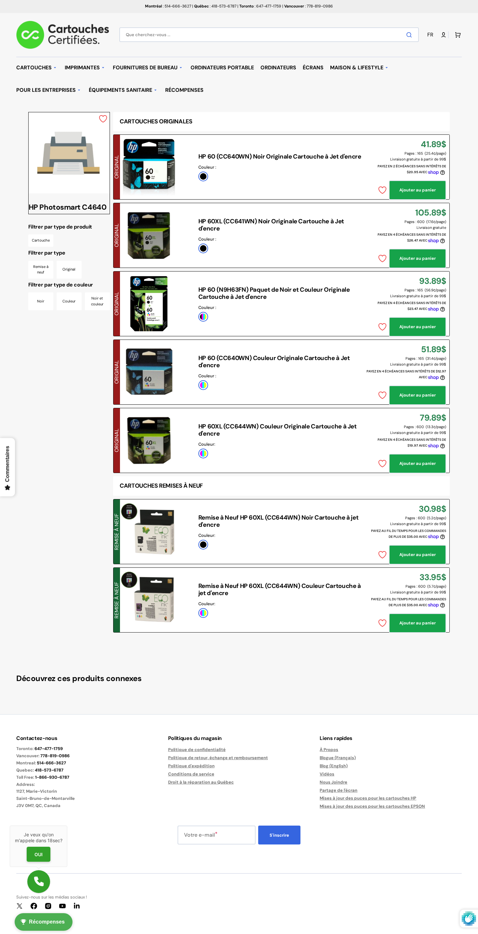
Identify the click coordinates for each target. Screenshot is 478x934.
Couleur (68, 301)
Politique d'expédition (191, 766)
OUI (38, 854)
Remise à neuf (40, 269)
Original (68, 269)
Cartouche (41, 240)
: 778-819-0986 (308, 6)
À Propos (329, 749)
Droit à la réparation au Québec (201, 782)
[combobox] (269, 34)
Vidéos (327, 774)
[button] (431, 35)
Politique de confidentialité (197, 749)
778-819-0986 (55, 756)
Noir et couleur (97, 301)
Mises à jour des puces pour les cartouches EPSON (372, 806)
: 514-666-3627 (168, 6)
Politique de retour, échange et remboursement (218, 757)
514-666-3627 (51, 763)
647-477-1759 (48, 748)
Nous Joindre (333, 782)
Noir (40, 301)
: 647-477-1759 (260, 6)
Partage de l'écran (338, 790)
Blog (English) (334, 766)
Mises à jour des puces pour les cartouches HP (368, 798)
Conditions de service (191, 774)
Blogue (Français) (338, 757)
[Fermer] (67, 826)
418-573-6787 (49, 770)
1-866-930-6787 (52, 777)
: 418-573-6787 (215, 6)
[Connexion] (443, 35)
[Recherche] (410, 35)
